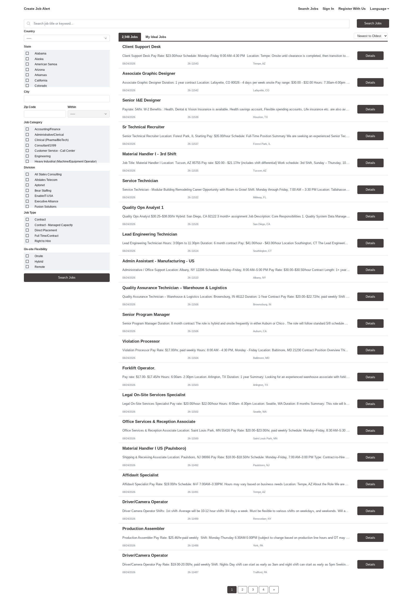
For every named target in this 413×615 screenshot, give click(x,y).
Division (29, 167)
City (26, 91)
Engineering (43, 156)
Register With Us (352, 9)
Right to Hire (43, 241)
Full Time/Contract (46, 235)
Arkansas (41, 75)
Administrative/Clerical (49, 134)
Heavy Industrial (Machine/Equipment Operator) (66, 161)
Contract (40, 219)
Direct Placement (46, 230)
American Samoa (46, 64)
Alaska (39, 59)
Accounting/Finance (47, 129)
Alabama (40, 53)
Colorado (41, 85)
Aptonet (40, 185)
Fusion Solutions (45, 206)
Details (370, 56)
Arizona (40, 69)
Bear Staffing (43, 190)
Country (29, 31)
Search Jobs (308, 9)
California (41, 80)
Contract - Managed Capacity (54, 225)
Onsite (39, 256)
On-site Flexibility (35, 249)
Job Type (30, 212)
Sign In (328, 9)
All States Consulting (48, 174)
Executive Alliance (46, 201)
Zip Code (30, 107)
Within (72, 107)
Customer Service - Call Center (55, 150)
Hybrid (39, 261)
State (27, 46)
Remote (40, 267)
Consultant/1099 (45, 145)
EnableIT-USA (44, 196)
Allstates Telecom (46, 180)
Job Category (33, 122)
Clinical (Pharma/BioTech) (52, 140)
